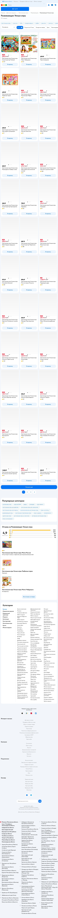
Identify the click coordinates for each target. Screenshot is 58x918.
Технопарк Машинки (22, 623)
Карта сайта (29, 739)
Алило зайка (20, 625)
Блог (29, 773)
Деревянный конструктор (34, 686)
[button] (15, 9)
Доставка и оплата (29, 720)
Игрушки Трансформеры (36, 649)
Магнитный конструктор (34, 677)
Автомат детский (21, 644)
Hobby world (47, 635)
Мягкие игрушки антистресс (47, 695)
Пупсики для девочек (49, 676)
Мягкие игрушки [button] (7, 627)
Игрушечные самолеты (22, 672)
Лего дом (46, 609)
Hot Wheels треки (21, 664)
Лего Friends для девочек (48, 611)
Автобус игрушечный (22, 682)
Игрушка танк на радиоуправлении (21, 670)
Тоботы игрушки (21, 614)
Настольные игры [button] (7, 623)
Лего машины (47, 619)
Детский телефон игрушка (35, 635)
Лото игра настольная (49, 666)
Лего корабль (34, 699)
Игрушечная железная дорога (22, 657)
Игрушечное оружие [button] (8, 611)
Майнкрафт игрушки (35, 619)
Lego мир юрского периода (35, 683)
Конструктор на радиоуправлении (48, 622)
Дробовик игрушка (21, 640)
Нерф (18, 638)
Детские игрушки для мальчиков (35, 609)
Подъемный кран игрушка (21, 678)
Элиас (45, 659)
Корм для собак (29, 785)
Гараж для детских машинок (21, 675)
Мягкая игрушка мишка (49, 688)
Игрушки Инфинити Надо (22, 617)
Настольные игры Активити (48, 645)
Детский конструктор (36, 659)
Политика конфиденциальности (29, 730)
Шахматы (46, 647)
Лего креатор (34, 694)
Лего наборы (34, 655)
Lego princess (47, 628)
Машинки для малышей (36, 617)
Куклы (45, 670)
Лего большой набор (49, 617)
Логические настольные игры (49, 652)
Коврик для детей (35, 627)
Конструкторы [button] (7, 621)
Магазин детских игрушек (21, 691)
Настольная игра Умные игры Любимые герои (17, 571)
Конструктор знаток (35, 697)
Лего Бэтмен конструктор (34, 645)
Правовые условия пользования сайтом (29, 807)
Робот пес (33, 632)
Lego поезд (33, 681)
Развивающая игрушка (22, 693)
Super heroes (33, 672)
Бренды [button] (5, 609)
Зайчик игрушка (47, 701)
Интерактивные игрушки (34, 622)
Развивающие (34, 13)
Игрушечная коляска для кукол (49, 680)
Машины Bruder (21, 632)
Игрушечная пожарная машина (22, 685)
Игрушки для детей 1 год (36, 639)
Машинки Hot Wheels (22, 651)
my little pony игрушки (22, 621)
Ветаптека (29, 790)
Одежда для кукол (48, 678)
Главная (3, 13)
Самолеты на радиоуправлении (21, 667)
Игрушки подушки (48, 697)
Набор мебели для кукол (49, 685)
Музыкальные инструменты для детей (36, 625)
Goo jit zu (19, 627)
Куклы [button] (4, 625)
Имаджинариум (47, 634)
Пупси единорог (21, 634)
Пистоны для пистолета (22, 646)
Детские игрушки (11, 13)
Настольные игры (23, 13)
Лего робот (33, 689)
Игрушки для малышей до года (36, 630)
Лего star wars (34, 665)
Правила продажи (29, 726)
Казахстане (31, 812)
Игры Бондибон (47, 657)
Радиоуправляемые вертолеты (21, 660)
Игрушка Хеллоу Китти (36, 653)
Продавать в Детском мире (29, 722)
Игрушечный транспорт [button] (6, 614)
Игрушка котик (47, 692)
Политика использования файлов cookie (29, 733)
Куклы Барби (47, 672)
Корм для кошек (29, 781)
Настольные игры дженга (48, 640)
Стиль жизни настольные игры (49, 655)
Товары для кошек (29, 779)
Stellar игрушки (20, 619)
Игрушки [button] (5, 617)
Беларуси (37, 812)
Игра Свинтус (47, 661)
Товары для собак (29, 783)
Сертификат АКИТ (29, 735)
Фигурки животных (35, 637)
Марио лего (33, 679)
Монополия (46, 665)
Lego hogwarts (34, 666)
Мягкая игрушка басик (49, 690)
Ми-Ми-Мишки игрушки (36, 648)
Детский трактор (21, 680)
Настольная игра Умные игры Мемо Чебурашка (17, 590)
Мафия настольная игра (49, 663)
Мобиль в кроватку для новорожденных (22, 697)
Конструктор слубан (48, 614)
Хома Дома (19, 629)
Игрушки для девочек (22, 695)
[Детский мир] (4, 5)
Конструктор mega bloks (49, 624)
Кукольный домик (48, 674)
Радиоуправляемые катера (21, 688)
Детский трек (20, 662)
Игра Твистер (47, 642)
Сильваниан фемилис (22, 612)
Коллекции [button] (6, 619)
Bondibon (19, 636)
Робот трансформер (35, 614)
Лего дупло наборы (35, 670)
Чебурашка (33, 651)
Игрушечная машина (22, 649)
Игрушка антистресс (35, 612)
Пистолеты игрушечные (22, 642)
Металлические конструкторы (34, 691)
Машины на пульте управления (21, 654)
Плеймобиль (20, 631)
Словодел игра (47, 649)
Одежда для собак (29, 787)
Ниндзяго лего (34, 657)
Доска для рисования (49, 637)
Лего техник (33, 668)
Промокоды (29, 728)
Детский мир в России (23, 812)
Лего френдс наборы (35, 674)
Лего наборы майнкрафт (36, 661)
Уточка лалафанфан (35, 643)
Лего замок (46, 615)
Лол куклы (46, 668)
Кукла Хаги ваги (34, 641)
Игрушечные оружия (22, 648)
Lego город (33, 663)
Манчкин (46, 632)
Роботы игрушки (34, 615)
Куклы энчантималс (21, 609)
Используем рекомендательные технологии (29, 809)
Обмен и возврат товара (29, 724)
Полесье (19, 611)
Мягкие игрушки (47, 686)
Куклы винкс (47, 683)
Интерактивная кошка (49, 699)
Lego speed (33, 696)
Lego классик (47, 626)
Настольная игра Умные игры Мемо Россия (16, 553)
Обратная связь (29, 737)
